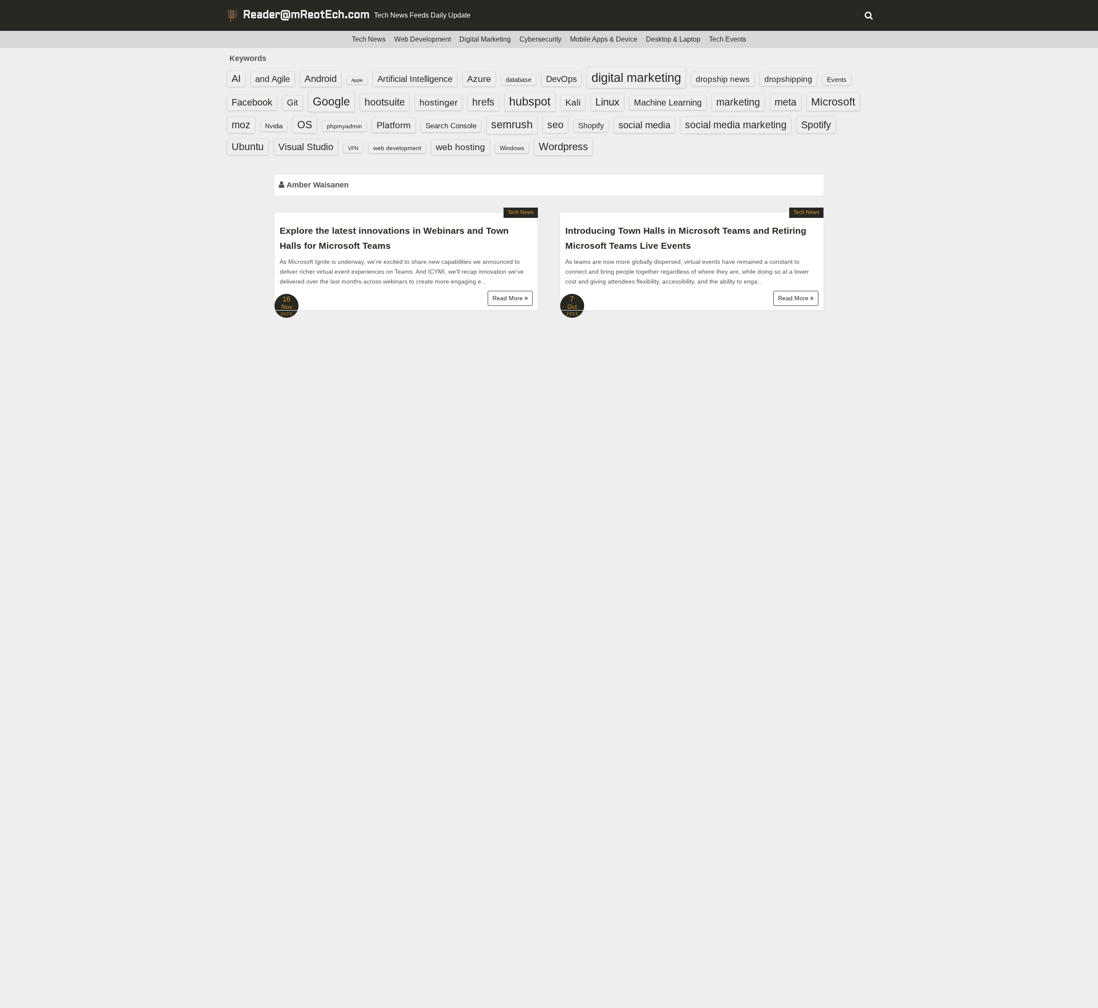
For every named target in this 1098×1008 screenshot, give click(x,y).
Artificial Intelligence (414, 79)
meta (785, 102)
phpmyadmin (344, 126)
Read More (508, 298)
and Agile (272, 79)
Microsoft (833, 102)
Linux (607, 102)
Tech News (369, 39)
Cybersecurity (540, 39)
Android (321, 78)
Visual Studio (305, 147)
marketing (738, 102)
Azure (479, 79)
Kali (573, 102)
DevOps (561, 79)
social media (644, 125)
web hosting (460, 147)
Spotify (816, 124)
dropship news (723, 79)
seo (555, 124)
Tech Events (727, 39)
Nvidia (274, 126)
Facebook (252, 102)
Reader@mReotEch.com (306, 15)
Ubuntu (248, 147)
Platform (394, 125)
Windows (512, 148)
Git (292, 102)
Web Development (422, 39)
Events (837, 79)
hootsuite (385, 102)
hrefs (483, 102)
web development (397, 148)
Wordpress (563, 146)
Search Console (451, 126)
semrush (512, 124)
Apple (357, 80)
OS (304, 124)
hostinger (438, 102)
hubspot (530, 101)
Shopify (591, 125)
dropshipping (788, 79)
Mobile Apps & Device (603, 39)
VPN (353, 148)
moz (241, 124)
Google (331, 101)
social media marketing (736, 124)
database (518, 79)
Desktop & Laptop (673, 39)
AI (236, 78)
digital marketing (636, 77)
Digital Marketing (485, 39)
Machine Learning (668, 102)
